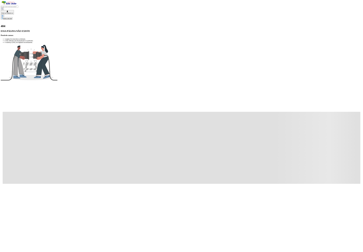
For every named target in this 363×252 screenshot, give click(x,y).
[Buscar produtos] (2, 9)
